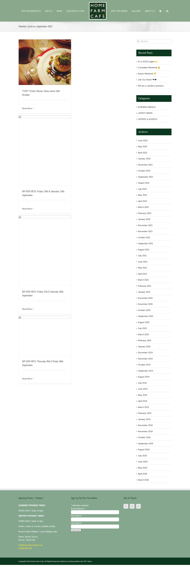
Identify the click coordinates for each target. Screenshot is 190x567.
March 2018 (143, 480)
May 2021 (142, 268)
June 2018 (142, 461)
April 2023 (142, 152)
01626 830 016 (25, 548)
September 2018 (145, 443)
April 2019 (142, 401)
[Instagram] (132, 506)
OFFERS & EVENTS (147, 119)
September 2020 (145, 316)
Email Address (78, 508)
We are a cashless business (151, 86)
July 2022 (142, 189)
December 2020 (145, 298)
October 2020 (144, 310)
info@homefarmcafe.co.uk (30, 545)
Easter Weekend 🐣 (147, 73)
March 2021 (143, 280)
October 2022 (144, 171)
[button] (163, 11)
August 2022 (143, 183)
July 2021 (142, 255)
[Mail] (138, 506)
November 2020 (145, 304)
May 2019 (142, 395)
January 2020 (144, 346)
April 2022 (142, 201)
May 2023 (142, 146)
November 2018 (145, 431)
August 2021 (143, 249)
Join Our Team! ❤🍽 (147, 79)
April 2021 (142, 274)
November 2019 (145, 358)
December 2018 (145, 425)
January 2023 (144, 158)
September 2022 (145, 177)
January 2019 (144, 419)
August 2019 (143, 377)
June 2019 (142, 389)
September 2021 (145, 243)
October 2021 (144, 237)
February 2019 (144, 413)
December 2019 (145, 352)
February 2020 (144, 340)
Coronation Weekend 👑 (149, 67)
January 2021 (144, 292)
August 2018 (143, 449)
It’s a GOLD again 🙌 (147, 61)
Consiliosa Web (73, 561)
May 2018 (142, 468)
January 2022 (144, 219)
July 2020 (142, 328)
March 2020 (143, 334)
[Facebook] (126, 506)
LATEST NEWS (145, 113)
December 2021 (145, 225)
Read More (27, 108)
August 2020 (143, 322)
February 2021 (144, 286)
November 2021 (145, 231)
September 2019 (145, 371)
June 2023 (142, 140)
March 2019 (143, 407)
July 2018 (142, 455)
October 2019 (144, 364)
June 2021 (142, 262)
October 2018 (144, 437)
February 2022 (144, 213)
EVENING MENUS (147, 107)
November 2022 (145, 165)
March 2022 (143, 207)
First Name (76, 515)
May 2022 (142, 195)
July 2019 (142, 383)
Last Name (76, 523)
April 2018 (142, 474)
